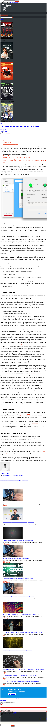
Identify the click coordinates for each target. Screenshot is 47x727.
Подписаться (12, 694)
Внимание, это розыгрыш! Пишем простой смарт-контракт (17, 157)
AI (25, 12)
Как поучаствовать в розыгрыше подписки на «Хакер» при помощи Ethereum (18, 596)
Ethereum (9, 475)
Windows (5, 12)
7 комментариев (3, 131)
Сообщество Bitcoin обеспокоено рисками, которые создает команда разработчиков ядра (21, 681)
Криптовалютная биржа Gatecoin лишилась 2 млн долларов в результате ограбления (20, 675)
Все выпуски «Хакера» (38, 12)
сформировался (4, 458)
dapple (6, 453)
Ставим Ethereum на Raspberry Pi (11, 159)
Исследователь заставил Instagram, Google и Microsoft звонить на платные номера (18, 483)
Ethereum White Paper (5, 373)
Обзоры (19, 475)
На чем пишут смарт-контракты (10, 144)
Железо (18, 12)
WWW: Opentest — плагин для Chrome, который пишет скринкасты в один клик (18, 484)
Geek (1, 123)
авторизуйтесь (3, 700)
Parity (20, 415)
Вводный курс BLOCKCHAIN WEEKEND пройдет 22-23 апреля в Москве (18, 578)
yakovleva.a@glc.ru (15, 713)
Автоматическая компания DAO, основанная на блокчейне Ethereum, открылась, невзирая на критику (23, 669)
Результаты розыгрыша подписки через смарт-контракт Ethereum (16, 558)
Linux (10, 12)
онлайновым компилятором (15, 444)
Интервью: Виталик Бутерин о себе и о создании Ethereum (17, 155)
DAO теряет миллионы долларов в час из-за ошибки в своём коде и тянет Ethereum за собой (21, 614)
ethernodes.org (18, 344)
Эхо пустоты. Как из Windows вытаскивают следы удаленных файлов (14, 480)
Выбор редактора (14, 475)
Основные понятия (7, 140)
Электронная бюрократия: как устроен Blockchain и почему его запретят (17, 650)
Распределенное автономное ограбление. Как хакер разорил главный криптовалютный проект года (23, 632)
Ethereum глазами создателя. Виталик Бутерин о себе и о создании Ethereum (18, 522)
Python (22, 12)
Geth (28, 414)
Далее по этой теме (7, 486)
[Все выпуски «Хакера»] (0, 14)
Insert (12, 725)
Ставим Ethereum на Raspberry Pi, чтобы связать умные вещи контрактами (18, 540)
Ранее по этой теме (7, 487)
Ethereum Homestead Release (36, 373)
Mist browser (35, 423)
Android (13, 12)
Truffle (43, 451)
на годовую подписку (14, 2)
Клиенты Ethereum (7, 142)
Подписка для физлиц (43, 718)
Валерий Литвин (3, 129)
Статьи (22, 475)
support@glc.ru (16, 712)
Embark (2, 453)
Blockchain (5, 475)
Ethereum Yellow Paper (21, 171)
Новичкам (30, 12)
